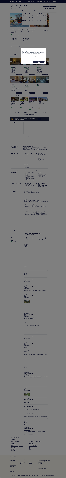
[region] (33, 56)
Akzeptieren (42, 61)
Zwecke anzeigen (25, 61)
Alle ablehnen (36, 61)
